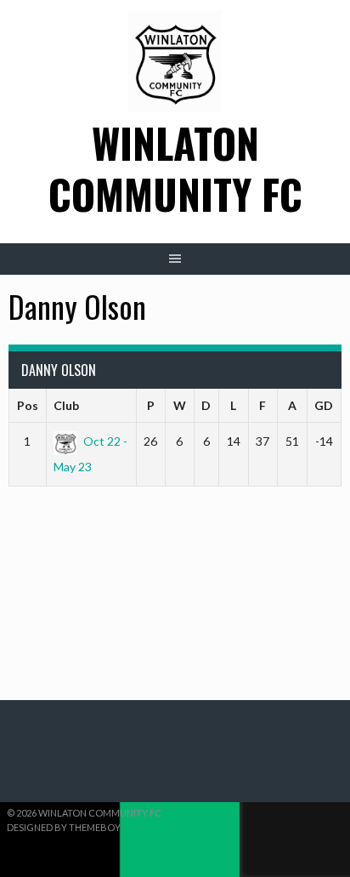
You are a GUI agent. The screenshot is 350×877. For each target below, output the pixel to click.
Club (66, 405)
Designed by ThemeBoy (64, 827)
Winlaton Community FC (175, 168)
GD (323, 405)
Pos (27, 405)
